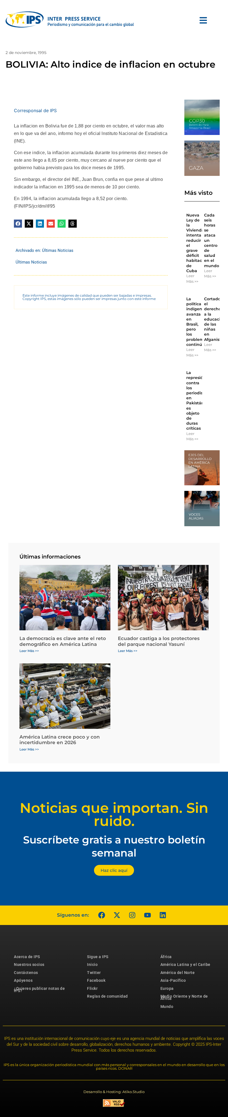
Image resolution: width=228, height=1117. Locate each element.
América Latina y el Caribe (185, 964)
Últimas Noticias (57, 250)
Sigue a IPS (97, 956)
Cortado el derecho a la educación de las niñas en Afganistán (215, 319)
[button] (18, 224)
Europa (167, 988)
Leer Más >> (192, 279)
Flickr (92, 988)
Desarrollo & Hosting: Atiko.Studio (114, 1091)
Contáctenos (26, 972)
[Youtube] (147, 915)
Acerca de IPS (27, 956)
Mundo (167, 1006)
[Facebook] (101, 915)
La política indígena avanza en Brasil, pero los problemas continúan (197, 321)
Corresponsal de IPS (35, 110)
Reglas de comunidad (107, 996)
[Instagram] (132, 915)
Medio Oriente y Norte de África (184, 997)
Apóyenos (23, 980)
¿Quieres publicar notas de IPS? (39, 989)
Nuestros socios (29, 964)
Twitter (94, 972)
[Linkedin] (163, 915)
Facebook (96, 980)
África (166, 956)
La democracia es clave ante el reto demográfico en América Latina (62, 641)
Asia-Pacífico (173, 980)
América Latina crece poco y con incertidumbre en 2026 (59, 739)
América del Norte (177, 972)
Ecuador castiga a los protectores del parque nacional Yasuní (159, 641)
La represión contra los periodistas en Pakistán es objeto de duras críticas (197, 400)
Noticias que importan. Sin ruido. (114, 814)
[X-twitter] (117, 915)
